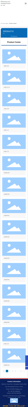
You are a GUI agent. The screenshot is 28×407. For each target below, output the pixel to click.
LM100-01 (14, 209)
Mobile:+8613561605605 (14, 393)
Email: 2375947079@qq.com (14, 389)
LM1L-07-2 (14, 80)
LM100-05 (14, 294)
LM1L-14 (14, 123)
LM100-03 (14, 251)
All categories (14, 36)
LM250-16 (14, 358)
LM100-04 (14, 273)
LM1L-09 (14, 102)
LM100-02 (14, 230)
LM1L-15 (14, 145)
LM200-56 (14, 187)
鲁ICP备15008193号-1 (14, 404)
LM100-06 (14, 316)
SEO (19, 397)
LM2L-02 (14, 59)
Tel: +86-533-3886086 (14, 391)
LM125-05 (14, 166)
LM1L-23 (14, 337)
